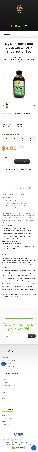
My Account (6, 415)
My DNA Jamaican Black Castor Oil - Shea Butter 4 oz (19, 60)
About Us (5, 357)
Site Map (5, 383)
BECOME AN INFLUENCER (9, 386)
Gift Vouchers (6, 399)
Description (11, 188)
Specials (5, 402)
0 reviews (17, 113)
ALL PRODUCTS (21, 57)
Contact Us (5, 380)
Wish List (4, 421)
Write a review (26, 113)
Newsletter (5, 424)
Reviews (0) (26, 188)
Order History (6, 418)
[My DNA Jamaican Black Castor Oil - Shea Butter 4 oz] (19, 83)
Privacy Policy (6, 363)
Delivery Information (8, 360)
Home (14, 57)
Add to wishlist (10, 169)
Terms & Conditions (8, 366)
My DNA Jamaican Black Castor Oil (17, 302)
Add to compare (26, 169)
